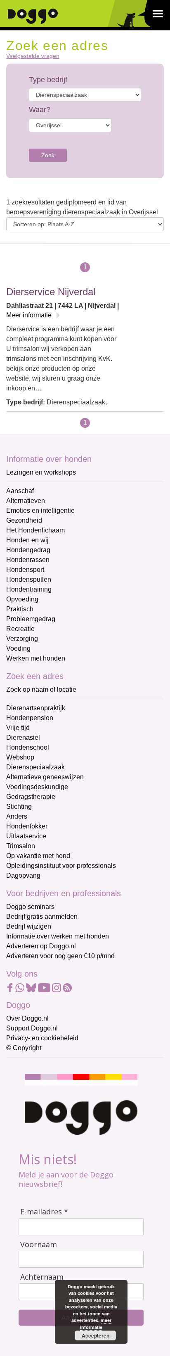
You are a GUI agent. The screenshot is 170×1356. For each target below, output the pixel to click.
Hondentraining (29, 589)
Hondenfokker (26, 826)
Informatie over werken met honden (57, 936)
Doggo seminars (30, 906)
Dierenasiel (23, 737)
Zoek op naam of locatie (41, 689)
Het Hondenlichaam (35, 530)
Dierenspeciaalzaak (35, 767)
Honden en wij (27, 540)
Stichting (19, 806)
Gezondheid (24, 520)
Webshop (20, 757)
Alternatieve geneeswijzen (45, 776)
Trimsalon (20, 845)
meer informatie (95, 1323)
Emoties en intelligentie (40, 510)
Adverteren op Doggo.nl (41, 946)
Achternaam (42, 1277)
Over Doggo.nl (27, 1018)
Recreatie (20, 628)
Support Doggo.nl (32, 1028)
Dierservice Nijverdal (50, 291)
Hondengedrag (28, 549)
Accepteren (95, 1335)
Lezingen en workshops (41, 472)
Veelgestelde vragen (32, 56)
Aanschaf (20, 490)
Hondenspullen (28, 579)
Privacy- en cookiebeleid (42, 1038)
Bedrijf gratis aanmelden (42, 916)
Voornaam (38, 1244)
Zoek (47, 155)
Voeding (18, 648)
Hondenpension (29, 717)
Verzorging (22, 638)
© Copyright (23, 1047)
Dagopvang (23, 875)
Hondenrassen (28, 559)
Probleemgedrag (30, 618)
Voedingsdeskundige (37, 786)
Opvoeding (22, 599)
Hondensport (25, 569)
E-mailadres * (44, 1211)
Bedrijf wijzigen (28, 926)
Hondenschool (27, 747)
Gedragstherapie (30, 796)
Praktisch (19, 609)
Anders (16, 816)
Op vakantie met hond (38, 855)
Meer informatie (29, 315)
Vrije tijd (18, 727)
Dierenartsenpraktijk (35, 707)
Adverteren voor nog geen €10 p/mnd (60, 955)
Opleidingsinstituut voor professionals (61, 865)
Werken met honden (35, 658)
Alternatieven (25, 500)
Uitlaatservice (26, 836)
